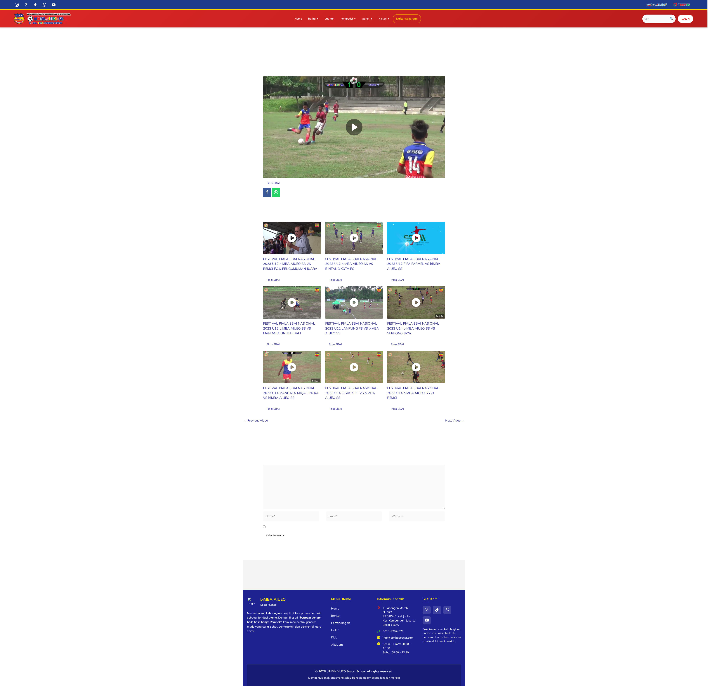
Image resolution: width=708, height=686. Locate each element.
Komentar (271, 462)
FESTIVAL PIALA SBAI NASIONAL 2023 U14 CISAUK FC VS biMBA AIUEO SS (351, 393)
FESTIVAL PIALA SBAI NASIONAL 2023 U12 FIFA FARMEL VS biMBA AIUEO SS (413, 264)
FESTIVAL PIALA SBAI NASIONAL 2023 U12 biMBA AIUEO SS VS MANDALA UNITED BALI (289, 328)
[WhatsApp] (44, 4)
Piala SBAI (273, 183)
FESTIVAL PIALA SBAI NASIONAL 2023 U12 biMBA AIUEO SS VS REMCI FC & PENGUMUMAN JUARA (290, 264)
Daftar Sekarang (407, 18)
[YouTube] (54, 4)
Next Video (454, 420)
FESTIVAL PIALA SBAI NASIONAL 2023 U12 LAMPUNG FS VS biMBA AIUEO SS (352, 328)
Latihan (329, 18)
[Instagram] (17, 4)
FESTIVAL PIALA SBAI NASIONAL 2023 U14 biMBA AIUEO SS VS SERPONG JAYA (413, 328)
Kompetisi (347, 18)
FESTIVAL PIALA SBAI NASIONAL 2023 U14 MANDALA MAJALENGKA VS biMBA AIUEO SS (291, 393)
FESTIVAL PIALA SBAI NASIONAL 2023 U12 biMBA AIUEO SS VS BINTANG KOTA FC (351, 264)
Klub (334, 637)
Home (298, 18)
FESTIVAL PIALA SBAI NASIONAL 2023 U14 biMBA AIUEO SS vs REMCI (413, 393)
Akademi (337, 644)
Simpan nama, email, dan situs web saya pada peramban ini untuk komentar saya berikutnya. (333, 527)
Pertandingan (340, 623)
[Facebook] (267, 192)
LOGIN (685, 18)
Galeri (365, 18)
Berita (312, 18)
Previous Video (256, 420)
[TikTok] (35, 4)
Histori (383, 18)
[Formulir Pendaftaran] (26, 4)
